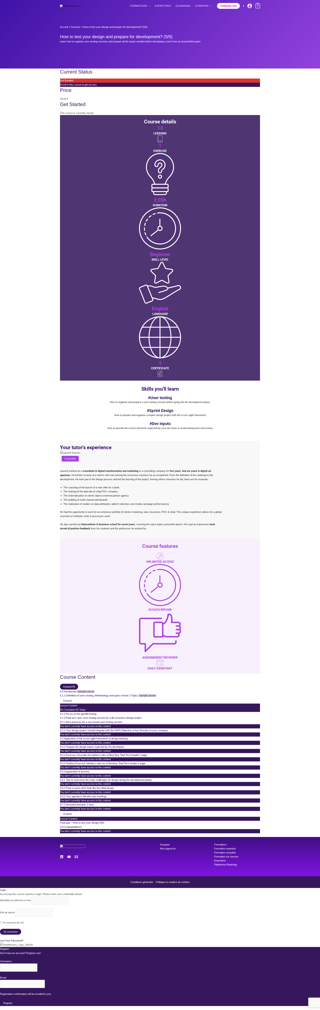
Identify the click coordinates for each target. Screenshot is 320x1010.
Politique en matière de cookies (173, 882)
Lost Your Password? (11, 940)
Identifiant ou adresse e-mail (15, 900)
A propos (165, 844)
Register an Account (11, 957)
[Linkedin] (61, 856)
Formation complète (225, 852)
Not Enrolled (66, 80)
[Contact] (76, 856)
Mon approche (168, 848)
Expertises (220, 860)
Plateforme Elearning (225, 864)
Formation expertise (225, 848)
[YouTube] (69, 856)
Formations (220, 844)
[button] (148, 6)
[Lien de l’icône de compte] (249, 5)
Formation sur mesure (226, 856)
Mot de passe (7, 912)
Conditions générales (141, 882)
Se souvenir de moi (13, 922)
